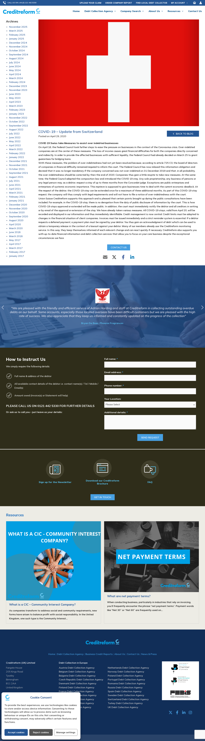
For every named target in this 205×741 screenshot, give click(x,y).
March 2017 (16, 248)
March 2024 (16, 78)
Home (51, 654)
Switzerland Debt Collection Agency (128, 699)
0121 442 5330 (48, 406)
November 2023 (18, 89)
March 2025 (16, 30)
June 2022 (15, 137)
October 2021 (17, 168)
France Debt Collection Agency (76, 691)
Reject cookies (41, 732)
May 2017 (15, 240)
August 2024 (16, 58)
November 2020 (18, 208)
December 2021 (18, 161)
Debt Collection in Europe (73, 662)
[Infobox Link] (55, 472)
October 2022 (17, 121)
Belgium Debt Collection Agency (77, 671)
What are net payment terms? (129, 596)
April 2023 (15, 101)
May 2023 (15, 97)
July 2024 (14, 62)
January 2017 (16, 255)
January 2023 (16, 113)
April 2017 (15, 243)
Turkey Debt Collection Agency (125, 703)
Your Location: (112, 398)
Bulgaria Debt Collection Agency (77, 675)
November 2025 (18, 26)
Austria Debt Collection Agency (77, 667)
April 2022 (15, 145)
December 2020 (18, 204)
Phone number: (114, 385)
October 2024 (17, 50)
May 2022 (15, 141)
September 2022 (18, 125)
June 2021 (15, 184)
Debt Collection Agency (70, 654)
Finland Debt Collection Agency (76, 687)
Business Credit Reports (99, 654)
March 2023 (16, 105)
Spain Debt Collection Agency (125, 691)
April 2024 (15, 74)
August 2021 (16, 176)
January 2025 (16, 38)
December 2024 (18, 42)
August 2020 (16, 220)
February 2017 (17, 251)
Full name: (111, 358)
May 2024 (15, 70)
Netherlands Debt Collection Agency (128, 667)
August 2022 (16, 129)
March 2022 (16, 149)
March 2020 (16, 228)
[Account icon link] (200, 2)
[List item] (170, 712)
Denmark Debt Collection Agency (77, 683)
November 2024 (18, 46)
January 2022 (16, 157)
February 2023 (17, 109)
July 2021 (14, 180)
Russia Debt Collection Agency (125, 687)
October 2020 (17, 212)
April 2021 (15, 188)
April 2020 (15, 224)
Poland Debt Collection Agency (125, 675)
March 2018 (16, 236)
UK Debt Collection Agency (123, 707)
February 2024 (17, 82)
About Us (119, 654)
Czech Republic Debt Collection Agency (81, 679)
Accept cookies (16, 732)
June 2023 (15, 93)
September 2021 (18, 172)
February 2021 (17, 196)
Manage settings (65, 732)
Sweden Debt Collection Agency (126, 695)
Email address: (113, 372)
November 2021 (18, 165)
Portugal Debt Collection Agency (126, 679)
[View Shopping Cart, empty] (194, 2)
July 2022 (14, 133)
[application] (186, 3)
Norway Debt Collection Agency (126, 671)
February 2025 (17, 34)
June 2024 (15, 66)
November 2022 (18, 117)
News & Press (149, 654)
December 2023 (18, 86)
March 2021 (16, 192)
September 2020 (18, 216)
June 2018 (15, 232)
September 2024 (18, 54)
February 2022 (17, 153)
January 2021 (16, 200)
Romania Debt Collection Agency (126, 683)
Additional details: (116, 412)
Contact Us (133, 654)
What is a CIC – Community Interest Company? (42, 604)
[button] (21, 3)
